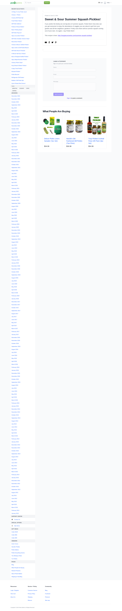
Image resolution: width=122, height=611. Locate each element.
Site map (47, 600)
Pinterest (47, 597)
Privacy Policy (31, 593)
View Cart (13, 593)
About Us (13, 597)
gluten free (14, 88)
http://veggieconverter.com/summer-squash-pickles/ (75, 35)
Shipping (30, 597)
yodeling (14, 90)
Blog (46, 590)
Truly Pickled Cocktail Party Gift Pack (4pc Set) (96, 141)
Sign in (69, 98)
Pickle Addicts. (22, 607)
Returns (30, 600)
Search (47, 2)
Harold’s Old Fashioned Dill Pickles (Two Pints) (74, 141)
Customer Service (32, 590)
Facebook (47, 593)
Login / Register (15, 590)
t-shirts (27, 88)
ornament (22, 88)
